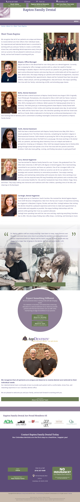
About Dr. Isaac (40, 323)
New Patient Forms (17, 477)
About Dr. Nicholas (40, 317)
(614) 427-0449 (40, 470)
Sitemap (70, 493)
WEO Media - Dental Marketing (37, 493)
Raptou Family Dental (23, 493)
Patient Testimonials (40, 284)
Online (18, 469)
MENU (76, 21)
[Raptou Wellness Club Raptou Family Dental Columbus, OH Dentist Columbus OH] (62, 473)
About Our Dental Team (40, 399)
